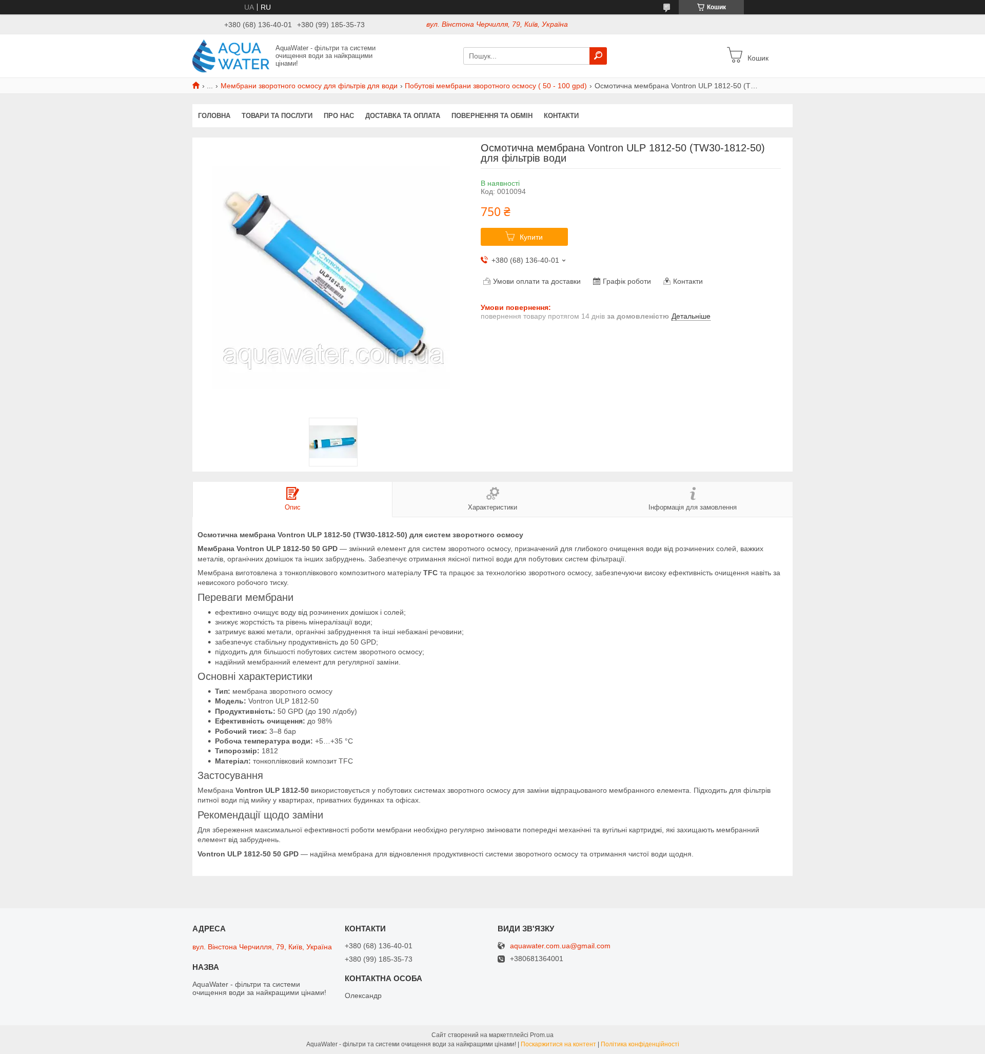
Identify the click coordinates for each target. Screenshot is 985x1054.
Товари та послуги (277, 116)
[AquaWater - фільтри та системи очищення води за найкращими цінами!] (230, 55)
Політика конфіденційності (640, 1044)
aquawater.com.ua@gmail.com (560, 946)
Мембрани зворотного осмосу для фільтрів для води (309, 86)
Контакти (561, 116)
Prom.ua (542, 1035)
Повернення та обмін (492, 116)
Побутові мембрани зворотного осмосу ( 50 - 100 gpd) (496, 86)
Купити (531, 237)
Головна (214, 116)
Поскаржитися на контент (558, 1044)
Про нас (339, 116)
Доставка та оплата (402, 116)
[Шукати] (598, 56)
